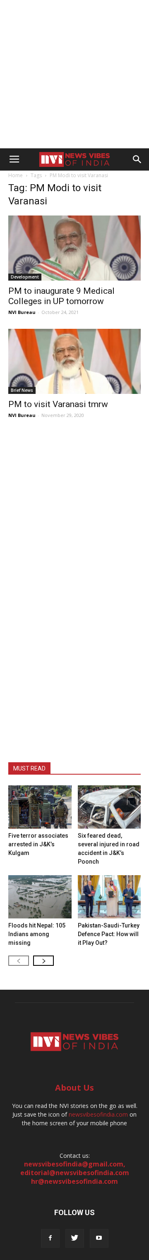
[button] (137, 159)
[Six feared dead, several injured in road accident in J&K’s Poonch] (109, 807)
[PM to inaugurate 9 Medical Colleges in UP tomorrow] (74, 248)
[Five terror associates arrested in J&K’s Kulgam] (40, 807)
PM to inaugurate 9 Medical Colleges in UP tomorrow (61, 296)
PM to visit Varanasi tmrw (58, 404)
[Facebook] (50, 1238)
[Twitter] (74, 1238)
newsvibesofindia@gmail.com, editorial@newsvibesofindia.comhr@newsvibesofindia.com (74, 1172)
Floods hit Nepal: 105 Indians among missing (36, 934)
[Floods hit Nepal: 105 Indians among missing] (40, 896)
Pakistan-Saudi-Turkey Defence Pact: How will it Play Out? (108, 934)
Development (25, 277)
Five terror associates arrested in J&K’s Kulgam (38, 844)
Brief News (22, 390)
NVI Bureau (22, 312)
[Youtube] (99, 1238)
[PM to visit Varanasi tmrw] (74, 361)
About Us (74, 1087)
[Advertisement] (74, 74)
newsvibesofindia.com (98, 1114)
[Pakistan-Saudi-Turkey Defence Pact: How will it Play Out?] (109, 896)
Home (15, 175)
